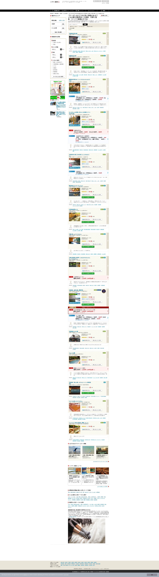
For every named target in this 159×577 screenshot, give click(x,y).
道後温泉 (86, 563)
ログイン (103, 2)
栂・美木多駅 (75, 419)
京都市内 (86, 565)
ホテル (92, 498)
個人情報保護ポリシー (76, 571)
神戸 (94, 565)
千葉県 (69, 562)
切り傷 (82, 499)
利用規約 (91, 571)
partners (25, 574)
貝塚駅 (74, 182)
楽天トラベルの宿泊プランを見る (88, 67)
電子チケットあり (73, 26)
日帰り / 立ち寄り (57, 42)
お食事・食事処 (100, 496)
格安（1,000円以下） (92, 496)
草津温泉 (62, 563)
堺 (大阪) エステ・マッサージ (96, 439)
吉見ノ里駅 (74, 327)
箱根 (66, 563)
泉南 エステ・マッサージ (98, 51)
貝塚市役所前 (73, 492)
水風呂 (95, 498)
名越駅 (77, 52)
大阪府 (82, 562)
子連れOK (85, 498)
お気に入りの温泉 (97, 1)
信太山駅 (78, 397)
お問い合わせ (106, 568)
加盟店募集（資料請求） (78, 568)
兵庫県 (72, 562)
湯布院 (94, 563)
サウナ (69, 496)
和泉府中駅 (74, 397)
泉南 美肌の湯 (85, 149)
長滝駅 (95, 285)
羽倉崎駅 (99, 204)
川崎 (64, 565)
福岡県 (95, 562)
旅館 (85, 499)
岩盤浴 (54, 67)
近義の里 (78, 492)
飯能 (76, 565)
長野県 (88, 562)
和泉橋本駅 (80, 52)
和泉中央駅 (80, 419)
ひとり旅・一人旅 (74, 496)
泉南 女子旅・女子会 (90, 204)
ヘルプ (101, 568)
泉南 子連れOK (85, 107)
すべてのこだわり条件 (58, 76)
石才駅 (74, 52)
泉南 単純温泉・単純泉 (76, 51)
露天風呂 (69, 498)
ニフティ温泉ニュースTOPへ (102, 486)
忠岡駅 (98, 348)
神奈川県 (62, 562)
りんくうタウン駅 (76, 205)
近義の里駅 (74, 108)
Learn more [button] (66, 574)
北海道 (85, 562)
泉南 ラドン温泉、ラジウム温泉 (78, 74)
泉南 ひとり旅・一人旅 (89, 51)
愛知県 (92, 562)
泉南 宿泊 (85, 74)
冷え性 (88, 498)
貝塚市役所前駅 (78, 182)
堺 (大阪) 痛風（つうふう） (95, 396)
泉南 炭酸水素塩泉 (76, 149)
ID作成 (107, 2)
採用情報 (107, 571)
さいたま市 (72, 565)
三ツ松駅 (74, 75)
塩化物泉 (95, 499)
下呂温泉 (77, 563)
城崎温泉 (73, 563)
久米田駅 (74, 349)
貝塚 (69, 492)
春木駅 (95, 348)
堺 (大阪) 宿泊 (87, 396)
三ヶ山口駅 (104, 74)
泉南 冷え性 (83, 51)
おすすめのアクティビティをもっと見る (100, 461)
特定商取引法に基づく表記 (85, 571)
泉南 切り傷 (91, 149)
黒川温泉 (90, 563)
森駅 (77, 75)
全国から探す (62, 20)
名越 (86, 492)
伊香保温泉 (82, 563)
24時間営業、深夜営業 (58, 64)
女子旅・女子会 (79, 498)
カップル (74, 498)
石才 (81, 492)
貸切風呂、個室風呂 (76, 499)
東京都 (79, 562)
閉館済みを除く (90, 26)
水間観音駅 (100, 74)
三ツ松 (90, 492)
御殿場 (79, 565)
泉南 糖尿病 (75, 326)
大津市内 (90, 565)
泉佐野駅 (95, 204)
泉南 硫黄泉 (75, 285)
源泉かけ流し (56, 73)
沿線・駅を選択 (58, 32)
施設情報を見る (87, 42)
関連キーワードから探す (55, 566)
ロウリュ (69, 499)
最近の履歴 (105, 1)
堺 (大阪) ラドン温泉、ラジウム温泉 (79, 396)
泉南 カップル (95, 74)
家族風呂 (55, 71)
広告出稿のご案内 (87, 568)
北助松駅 (82, 440)
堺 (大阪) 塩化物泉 (76, 439)
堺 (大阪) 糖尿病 (103, 396)
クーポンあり (82, 26)
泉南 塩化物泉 (93, 229)
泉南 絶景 (89, 326)
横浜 (61, 565)
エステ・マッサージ (101, 498)
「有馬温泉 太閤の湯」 (72, 516)
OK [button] (152, 574)
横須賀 (66, 565)
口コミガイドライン (95, 568)
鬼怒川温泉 (98, 563)
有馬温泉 (69, 563)
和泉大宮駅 (102, 348)
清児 (83, 492)
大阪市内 (82, 565)
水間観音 (98, 492)
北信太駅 (78, 440)
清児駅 (104, 51)
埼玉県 (66, 562)
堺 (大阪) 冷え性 (87, 439)
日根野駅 (80, 205)
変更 (63, 24)
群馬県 (76, 562)
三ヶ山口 (94, 492)
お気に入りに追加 (97, 42)
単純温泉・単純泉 (89, 499)
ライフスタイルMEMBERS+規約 (99, 571)
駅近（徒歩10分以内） (83, 496)
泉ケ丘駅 (83, 419)
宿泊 (105, 496)
